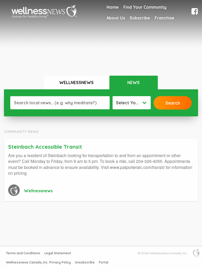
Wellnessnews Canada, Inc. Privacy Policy (38, 262)
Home (113, 7)
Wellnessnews (76, 82)
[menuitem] (112, 7)
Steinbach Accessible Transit (45, 146)
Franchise (164, 17)
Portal (103, 262)
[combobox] (132, 102)
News (133, 82)
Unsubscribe (85, 262)
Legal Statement (57, 253)
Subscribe (140, 17)
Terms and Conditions (23, 253)
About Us (116, 17)
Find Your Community (144, 7)
